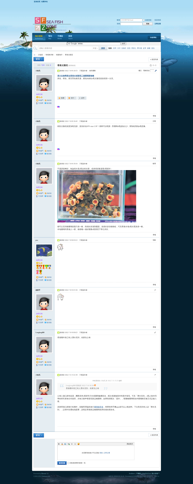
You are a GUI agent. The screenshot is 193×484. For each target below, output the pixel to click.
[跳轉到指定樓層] (156, 71)
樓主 (140, 71)
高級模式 (130, 444)
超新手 (38, 290)
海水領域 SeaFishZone (34, 55)
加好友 (49, 100)
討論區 (40, 55)
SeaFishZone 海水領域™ (151, 473)
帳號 (118, 20)
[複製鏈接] (71, 65)
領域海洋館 (49, 55)
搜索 (70, 37)
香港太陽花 (69, 55)
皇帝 (114, 48)
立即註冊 (158, 24)
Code (75, 444)
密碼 (118, 24)
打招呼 (41, 103)
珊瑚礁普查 (98, 407)
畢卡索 (139, 48)
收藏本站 (44, 1)
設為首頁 (37, 1)
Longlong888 (40, 332)
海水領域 (39, 37)
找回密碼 (158, 20)
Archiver (132, 473)
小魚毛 (38, 71)
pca (37, 240)
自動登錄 (148, 20)
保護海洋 (59, 55)
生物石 (123, 48)
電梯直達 (146, 71)
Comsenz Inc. (46, 476)
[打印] (151, 65)
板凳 (154, 163)
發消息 (49, 103)
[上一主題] (153, 65)
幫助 (50, 37)
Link (68, 444)
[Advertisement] (97, 10)
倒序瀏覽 (92, 71)
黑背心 (133, 48)
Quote (72, 444)
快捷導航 (153, 37)
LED (118, 48)
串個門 (41, 100)
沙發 (154, 121)
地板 (154, 240)
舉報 (154, 116)
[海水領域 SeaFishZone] (51, 31)
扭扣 (153, 48)
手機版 (60, 37)
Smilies (78, 444)
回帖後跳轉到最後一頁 (77, 463)
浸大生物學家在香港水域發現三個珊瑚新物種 (75, 76)
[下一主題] (156, 65)
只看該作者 (83, 71)
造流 (128, 48)
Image (65, 444)
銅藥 (148, 48)
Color (62, 444)
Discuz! (43, 473)
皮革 (144, 48)
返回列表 (155, 59)
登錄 (101, 453)
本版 (94, 48)
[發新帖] (38, 59)
